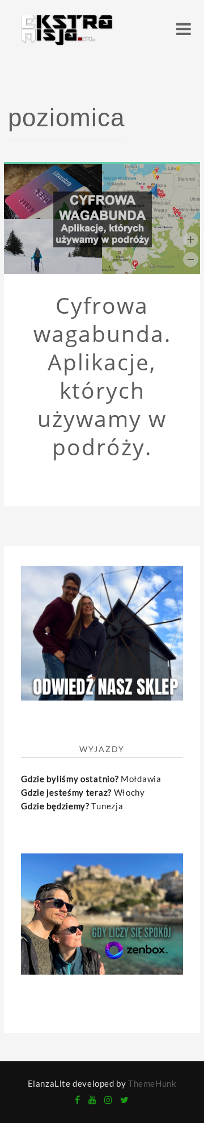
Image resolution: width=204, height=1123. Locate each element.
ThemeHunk (152, 1083)
